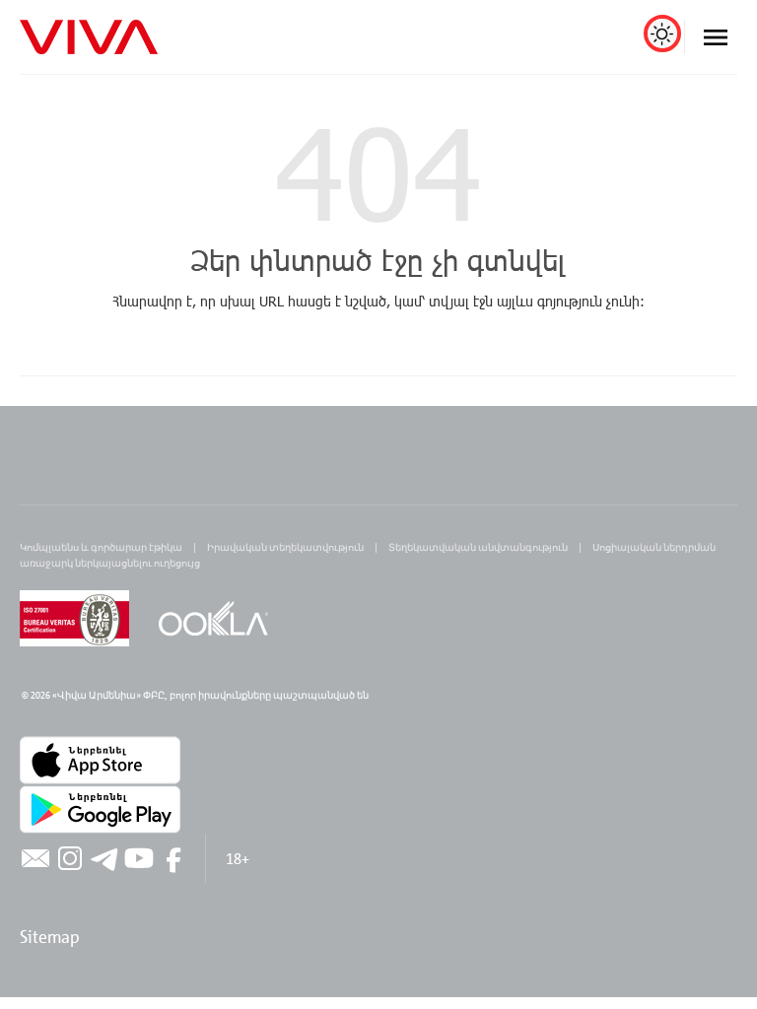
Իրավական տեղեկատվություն (285, 547)
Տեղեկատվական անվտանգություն (478, 547)
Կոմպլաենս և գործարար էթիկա (101, 547)
